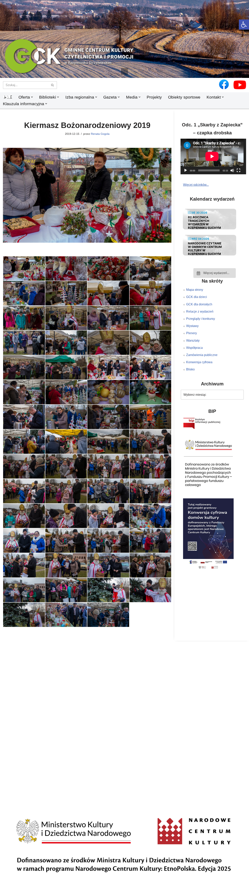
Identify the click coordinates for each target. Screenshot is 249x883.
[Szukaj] (52, 85)
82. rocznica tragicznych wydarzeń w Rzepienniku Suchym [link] (204, 222)
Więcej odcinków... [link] (196, 184)
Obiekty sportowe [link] (184, 97)
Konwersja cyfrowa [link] (199, 362)
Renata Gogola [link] (100, 133)
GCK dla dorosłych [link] (199, 304)
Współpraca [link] (194, 347)
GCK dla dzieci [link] (196, 297)
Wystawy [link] (192, 326)
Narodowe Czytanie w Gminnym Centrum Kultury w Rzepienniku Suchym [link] (205, 248)
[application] (214, 156)
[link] (244, 24)
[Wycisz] (232, 170)
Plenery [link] (191, 333)
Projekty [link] (154, 97)
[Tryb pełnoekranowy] (238, 170)
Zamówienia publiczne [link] (201, 355)
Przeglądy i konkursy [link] (200, 318)
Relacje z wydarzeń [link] (199, 311)
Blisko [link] (190, 369)
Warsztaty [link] (193, 340)
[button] (124, 71)
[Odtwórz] (186, 170)
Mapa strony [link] (194, 289)
